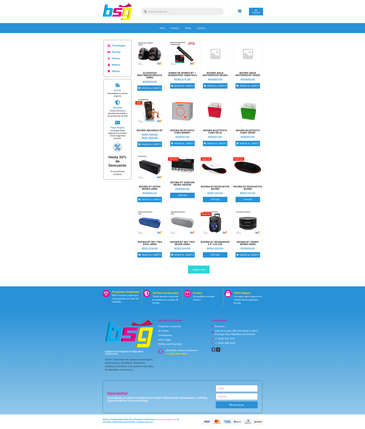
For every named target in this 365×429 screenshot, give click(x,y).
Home (162, 28)
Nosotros (175, 28)
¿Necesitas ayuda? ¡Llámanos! (181, 350)
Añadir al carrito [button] (151, 88)
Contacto (201, 28)
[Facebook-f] (213, 350)
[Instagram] (218, 350)
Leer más (182, 195)
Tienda (188, 28)
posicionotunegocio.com (166, 419)
